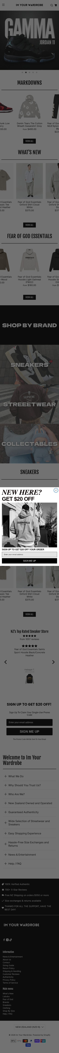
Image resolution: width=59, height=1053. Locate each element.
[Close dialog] (56, 490)
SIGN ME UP (29, 561)
